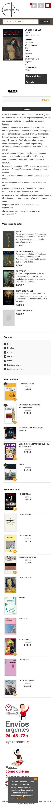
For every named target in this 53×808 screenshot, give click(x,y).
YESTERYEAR (24, 639)
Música (10, 357)
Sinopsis (26, 109)
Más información (21, 799)
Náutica (10, 348)
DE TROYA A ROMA (26, 680)
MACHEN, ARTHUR (32, 35)
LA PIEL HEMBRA (26, 578)
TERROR (28, 53)
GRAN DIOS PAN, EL (24, 291)
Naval (9, 352)
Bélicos (10, 344)
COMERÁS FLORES (26, 384)
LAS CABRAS (24, 660)
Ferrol (9, 361)
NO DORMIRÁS (25, 494)
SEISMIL (22, 597)
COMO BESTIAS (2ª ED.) (28, 557)
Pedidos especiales (15, 369)
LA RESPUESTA (25, 515)
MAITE (21, 464)
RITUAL (19, 232)
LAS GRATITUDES (26, 536)
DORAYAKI (23, 619)
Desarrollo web (29, 803)
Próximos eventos (15, 365)
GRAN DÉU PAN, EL (24, 311)
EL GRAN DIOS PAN (24, 251)
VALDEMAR (29, 42)
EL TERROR (21, 271)
